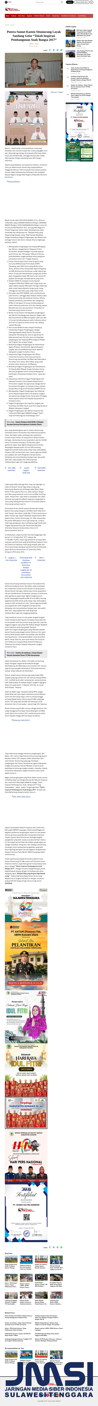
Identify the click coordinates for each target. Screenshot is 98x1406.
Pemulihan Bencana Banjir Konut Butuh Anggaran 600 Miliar (56, 1284)
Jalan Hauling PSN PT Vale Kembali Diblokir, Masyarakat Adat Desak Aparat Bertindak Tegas (85, 53)
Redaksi (70, 2)
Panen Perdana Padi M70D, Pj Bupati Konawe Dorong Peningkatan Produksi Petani (11, 1266)
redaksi (31, 43)
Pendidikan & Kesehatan (68, 16)
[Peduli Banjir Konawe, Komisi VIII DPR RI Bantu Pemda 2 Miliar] (41, 1277)
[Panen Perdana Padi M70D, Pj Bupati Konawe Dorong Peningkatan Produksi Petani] (11, 1259)
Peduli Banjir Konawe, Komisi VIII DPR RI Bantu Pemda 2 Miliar (41, 1284)
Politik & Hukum (39, 16)
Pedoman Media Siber (82, 2)
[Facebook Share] (49, 50)
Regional (29, 16)
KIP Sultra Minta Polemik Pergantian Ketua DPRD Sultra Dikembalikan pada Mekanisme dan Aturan (84, 33)
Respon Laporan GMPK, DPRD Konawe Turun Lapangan (24, 1285)
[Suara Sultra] (13, 9)
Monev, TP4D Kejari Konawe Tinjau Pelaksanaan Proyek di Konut (11, 1285)
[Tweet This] (53, 50)
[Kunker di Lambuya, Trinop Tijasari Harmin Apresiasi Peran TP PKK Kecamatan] (41, 1259)
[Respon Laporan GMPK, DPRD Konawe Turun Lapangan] (26, 1278)
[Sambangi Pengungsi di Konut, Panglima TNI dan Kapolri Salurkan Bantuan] (11, 1295)
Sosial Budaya (82, 16)
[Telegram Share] (57, 50)
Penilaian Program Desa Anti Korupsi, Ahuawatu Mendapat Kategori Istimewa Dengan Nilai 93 (26, 1267)
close (50, 1355)
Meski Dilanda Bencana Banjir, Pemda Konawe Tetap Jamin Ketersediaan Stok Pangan (41, 1302)
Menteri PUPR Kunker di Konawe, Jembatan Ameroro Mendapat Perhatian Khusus (26, 1302)
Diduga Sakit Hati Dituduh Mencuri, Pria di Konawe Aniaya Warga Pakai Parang (85, 43)
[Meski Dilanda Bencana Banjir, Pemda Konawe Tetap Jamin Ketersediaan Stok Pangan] (41, 1295)
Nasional (13, 16)
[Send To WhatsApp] (61, 50)
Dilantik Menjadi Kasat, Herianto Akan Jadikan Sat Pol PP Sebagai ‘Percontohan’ (56, 1267)
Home (7, 16)
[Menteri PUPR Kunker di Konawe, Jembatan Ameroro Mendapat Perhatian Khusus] (26, 1295)
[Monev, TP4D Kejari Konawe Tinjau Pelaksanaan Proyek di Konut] (11, 1277)
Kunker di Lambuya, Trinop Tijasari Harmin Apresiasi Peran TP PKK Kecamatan (41, 1266)
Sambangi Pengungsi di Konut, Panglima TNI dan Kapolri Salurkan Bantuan (11, 1302)
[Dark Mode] (91, 2)
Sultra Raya (21, 16)
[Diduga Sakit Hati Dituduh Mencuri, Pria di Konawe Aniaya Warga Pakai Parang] (70, 43)
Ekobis (48, 16)
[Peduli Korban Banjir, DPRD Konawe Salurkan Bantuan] (56, 1295)
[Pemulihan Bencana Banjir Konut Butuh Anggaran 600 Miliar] (56, 1277)
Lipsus (36, 43)
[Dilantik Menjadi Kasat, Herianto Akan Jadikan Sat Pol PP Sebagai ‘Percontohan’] (56, 1260)
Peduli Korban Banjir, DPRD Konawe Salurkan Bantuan (55, 1302)
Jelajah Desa (55, 16)
